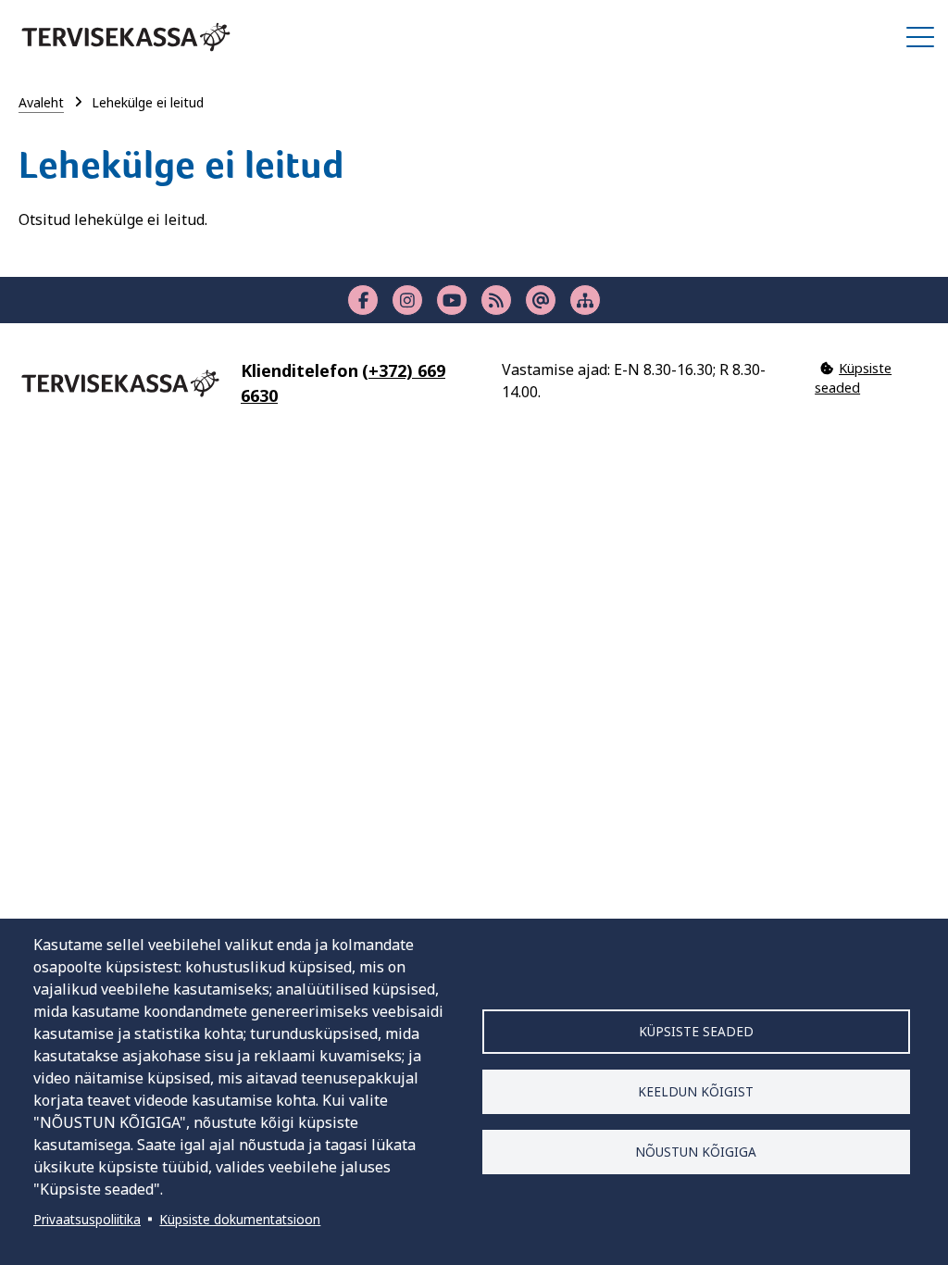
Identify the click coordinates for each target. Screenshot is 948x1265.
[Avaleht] (126, 37)
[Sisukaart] (585, 300)
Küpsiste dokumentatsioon (239, 1219)
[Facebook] (363, 300)
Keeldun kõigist (696, 1091)
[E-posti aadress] (540, 300)
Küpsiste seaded (696, 1031)
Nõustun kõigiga (695, 1151)
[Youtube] (452, 300)
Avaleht (41, 102)
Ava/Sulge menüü (920, 37)
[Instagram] (407, 300)
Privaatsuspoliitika (87, 1219)
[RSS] (496, 300)
